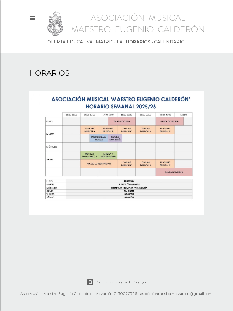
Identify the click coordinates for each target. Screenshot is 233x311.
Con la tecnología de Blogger (121, 282)
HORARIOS (138, 42)
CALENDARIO (169, 42)
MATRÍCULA (109, 42)
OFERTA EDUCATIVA (70, 42)
